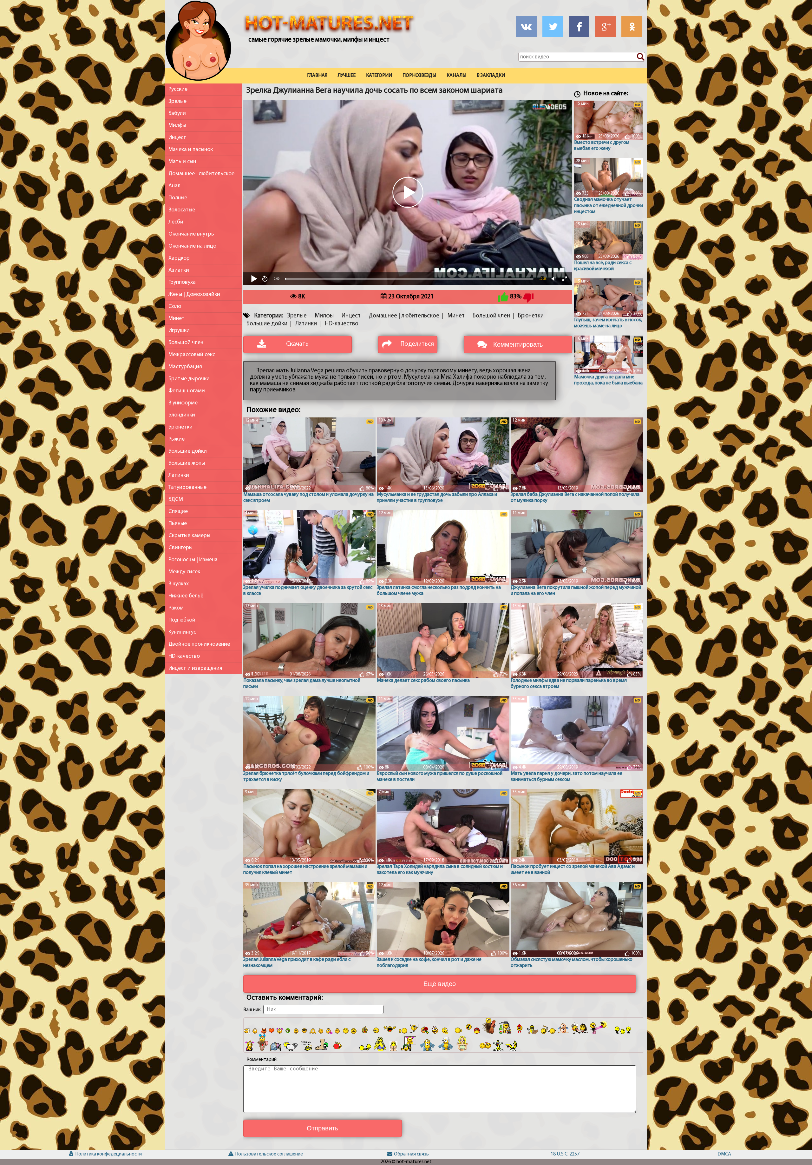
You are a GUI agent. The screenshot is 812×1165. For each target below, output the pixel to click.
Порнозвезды (419, 75)
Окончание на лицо (192, 246)
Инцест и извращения (195, 668)
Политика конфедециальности (91, 1154)
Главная (317, 75)
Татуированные (187, 487)
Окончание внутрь (191, 234)
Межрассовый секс (191, 354)
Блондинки (181, 415)
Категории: (268, 316)
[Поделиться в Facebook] (579, 26)
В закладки (491, 75)
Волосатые (181, 210)
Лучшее (347, 75)
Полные (177, 198)
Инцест (177, 137)
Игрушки (179, 330)
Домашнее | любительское (201, 173)
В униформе (183, 403)
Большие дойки (187, 451)
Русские (177, 89)
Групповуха (182, 282)
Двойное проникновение (199, 644)
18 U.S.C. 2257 (565, 1154)
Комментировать (518, 344)
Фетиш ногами (186, 391)
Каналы (456, 75)
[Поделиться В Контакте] (526, 26)
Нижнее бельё (185, 596)
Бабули (177, 113)
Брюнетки (180, 427)
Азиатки (178, 270)
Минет (176, 318)
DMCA (724, 1154)
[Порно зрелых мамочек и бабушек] (198, 42)
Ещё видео (439, 983)
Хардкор (179, 258)
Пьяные (177, 523)
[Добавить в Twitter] (552, 26)
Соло (174, 306)
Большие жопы (186, 463)
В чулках (178, 584)
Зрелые (177, 101)
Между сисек (184, 572)
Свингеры (180, 547)
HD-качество (184, 656)
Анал (174, 186)
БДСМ (175, 499)
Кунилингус (182, 632)
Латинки (178, 475)
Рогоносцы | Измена (193, 560)
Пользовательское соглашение (250, 1154)
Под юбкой (181, 620)
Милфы (177, 125)
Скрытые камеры (189, 535)
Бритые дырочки (189, 379)
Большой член (185, 342)
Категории (379, 75)
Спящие (178, 511)
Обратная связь (409, 1154)
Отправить (322, 1128)
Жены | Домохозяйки (194, 294)
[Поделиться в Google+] (605, 26)
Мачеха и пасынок (190, 149)
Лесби (175, 222)
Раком (176, 608)
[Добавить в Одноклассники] (631, 26)
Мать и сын (182, 161)
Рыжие (176, 439)
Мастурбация (185, 366)
